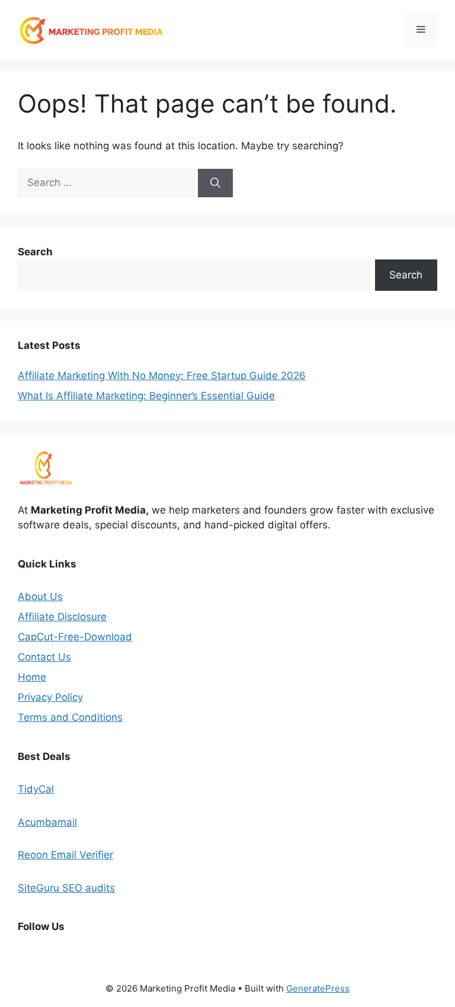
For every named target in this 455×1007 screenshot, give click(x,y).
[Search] (215, 183)
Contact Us (44, 657)
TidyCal (36, 789)
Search (405, 275)
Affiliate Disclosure (62, 617)
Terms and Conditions (70, 717)
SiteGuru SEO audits (66, 888)
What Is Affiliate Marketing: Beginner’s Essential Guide (146, 396)
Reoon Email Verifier (65, 855)
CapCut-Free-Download (75, 637)
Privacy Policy (50, 697)
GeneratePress (318, 988)
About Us (40, 596)
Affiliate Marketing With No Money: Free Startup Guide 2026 (162, 375)
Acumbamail (47, 822)
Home (32, 677)
